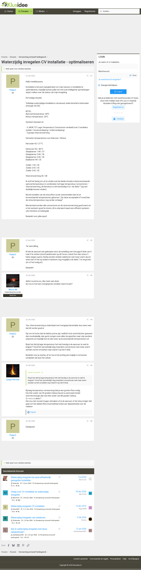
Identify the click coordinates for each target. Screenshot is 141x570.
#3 (91, 275)
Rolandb (16, 483)
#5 (91, 365)
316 (27, 537)
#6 (91, 421)
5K (18, 512)
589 (19, 500)
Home (10, 11)
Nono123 (82, 480)
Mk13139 (16, 498)
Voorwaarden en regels (99, 559)
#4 (91, 320)
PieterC (13, 90)
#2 (91, 240)
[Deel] (87, 76)
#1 (91, 76)
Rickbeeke (16, 520)
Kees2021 (16, 509)
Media (41, 11)
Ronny (83, 520)
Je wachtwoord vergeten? (109, 79)
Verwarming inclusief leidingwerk (46, 483)
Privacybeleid (115, 559)
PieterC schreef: (34, 372)
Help (124, 559)
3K (18, 486)
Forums (25, 11)
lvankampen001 (18, 535)
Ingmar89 (82, 509)
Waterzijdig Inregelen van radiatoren (28, 517)
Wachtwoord (103, 71)
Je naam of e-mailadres (108, 62)
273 (19, 523)
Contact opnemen (81, 559)
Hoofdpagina (133, 559)
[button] (31, 11)
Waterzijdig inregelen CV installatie (27, 506)
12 (13, 486)
